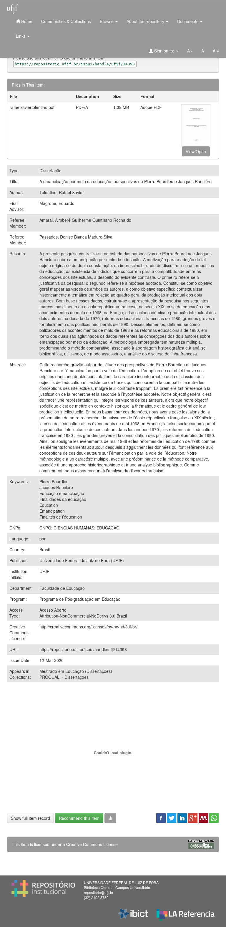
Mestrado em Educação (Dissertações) (75, 671)
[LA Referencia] (186, 914)
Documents (188, 21)
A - (189, 51)
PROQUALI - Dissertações (64, 677)
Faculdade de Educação (62, 588)
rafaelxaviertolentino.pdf (32, 107)
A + (216, 51)
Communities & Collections (66, 21)
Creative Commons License (92, 844)
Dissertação (50, 170)
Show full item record (30, 818)
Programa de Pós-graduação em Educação (79, 599)
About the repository (146, 21)
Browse (107, 21)
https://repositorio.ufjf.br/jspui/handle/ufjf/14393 (83, 649)
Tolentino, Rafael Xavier (61, 192)
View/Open (196, 151)
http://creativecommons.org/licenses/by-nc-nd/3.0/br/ (88, 627)
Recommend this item (79, 818)
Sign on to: (164, 51)
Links (21, 36)
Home (26, 21)
